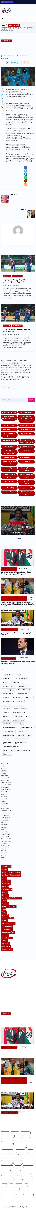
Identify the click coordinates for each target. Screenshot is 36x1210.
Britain (6, 682)
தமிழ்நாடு (26, 457)
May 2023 (4, 855)
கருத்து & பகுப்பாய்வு (9, 452)
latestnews (8, 705)
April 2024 (4, 829)
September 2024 (6, 818)
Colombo (22, 686)
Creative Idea (6, 1014)
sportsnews (19, 720)
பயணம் (26, 461)
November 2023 (6, 841)
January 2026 (5, 780)
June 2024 (4, 825)
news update (19, 712)
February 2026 (5, 778)
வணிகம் (9, 488)
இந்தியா (26, 433)
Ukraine (6, 739)
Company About (7, 1006)
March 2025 (4, 804)
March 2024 (4, 832)
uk (30, 735)
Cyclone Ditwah (24, 690)
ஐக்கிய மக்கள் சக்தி (11, 746)
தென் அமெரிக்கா (9, 463)
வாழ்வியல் (26, 488)
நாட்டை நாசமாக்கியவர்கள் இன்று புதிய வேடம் (16, 370)
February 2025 (5, 806)
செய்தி (9, 457)
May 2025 (4, 799)
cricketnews (8, 690)
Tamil (21, 731)
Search (31, 400)
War (25, 739)
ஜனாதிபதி (8, 750)
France (6, 697)
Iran (20, 701)
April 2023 (4, 858)
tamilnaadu (8, 735)
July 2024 (3, 822)
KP (5, 285)
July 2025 (3, 794)
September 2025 (6, 789)
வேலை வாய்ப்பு (26, 493)
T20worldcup (8, 731)
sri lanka (6, 724)
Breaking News (9, 412)
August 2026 (4, 764)
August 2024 (4, 820)
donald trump (8, 694)
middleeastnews (20, 709)
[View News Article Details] (6, 10)
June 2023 (4, 853)
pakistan (7, 716)
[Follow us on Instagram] (8, 993)
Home (3, 25)
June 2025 (4, 796)
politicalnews (20, 716)
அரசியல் (26, 412)
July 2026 (3, 766)
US (16, 739)
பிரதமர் (6, 754)
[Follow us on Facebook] (7, 62)
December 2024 (6, 811)
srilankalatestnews (10, 728)
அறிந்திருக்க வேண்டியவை (9, 418)
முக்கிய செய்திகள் (27, 476)
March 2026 (4, 775)
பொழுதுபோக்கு (26, 469)
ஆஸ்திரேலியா (9, 435)
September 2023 (6, 846)
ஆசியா (9, 425)
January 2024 (5, 836)
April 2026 (4, 773)
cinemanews (8, 686)
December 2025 (6, 782)
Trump (21, 735)
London (6, 709)
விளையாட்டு (14, 25)
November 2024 (6, 813)
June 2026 (4, 768)
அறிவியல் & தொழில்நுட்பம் (26, 419)
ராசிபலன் (9, 481)
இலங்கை (9, 440)
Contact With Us (7, 1010)
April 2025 (4, 801)
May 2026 (4, 771)
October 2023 (5, 843)
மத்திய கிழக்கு (9, 476)
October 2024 (5, 815)
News (6, 712)
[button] (16, 538)
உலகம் (9, 447)
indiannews (8, 701)
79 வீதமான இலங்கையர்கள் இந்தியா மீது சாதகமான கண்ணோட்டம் (15, 378)
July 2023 (3, 851)
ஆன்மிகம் (26, 429)
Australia (7, 678)
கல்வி (26, 451)
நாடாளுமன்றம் (23, 750)
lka (20, 705)
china (16, 682)
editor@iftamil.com (8, 989)
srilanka (18, 724)
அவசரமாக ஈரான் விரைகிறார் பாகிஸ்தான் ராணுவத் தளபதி (15, 374)
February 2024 (5, 834)
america (18, 675)
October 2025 (5, 787)
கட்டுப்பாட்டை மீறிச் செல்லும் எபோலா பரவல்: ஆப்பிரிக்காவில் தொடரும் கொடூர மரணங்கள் (16, 366)
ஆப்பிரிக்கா (26, 425)
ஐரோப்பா (26, 447)
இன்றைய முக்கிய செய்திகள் (26, 441)
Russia (6, 720)
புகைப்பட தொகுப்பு (9, 469)
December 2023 (6, 839)
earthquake (22, 694)
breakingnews (21, 678)
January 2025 (5, 808)
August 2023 (4, 848)
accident (7, 675)
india (28, 697)
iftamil (17, 697)
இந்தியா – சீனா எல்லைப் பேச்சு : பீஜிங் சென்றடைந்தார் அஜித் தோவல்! (14, 362)
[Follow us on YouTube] (14, 993)
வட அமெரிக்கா (26, 482)
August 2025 (4, 792)
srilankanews (27, 728)
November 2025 (6, 785)
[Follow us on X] (12, 62)
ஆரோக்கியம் (9, 429)
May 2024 (4, 827)
